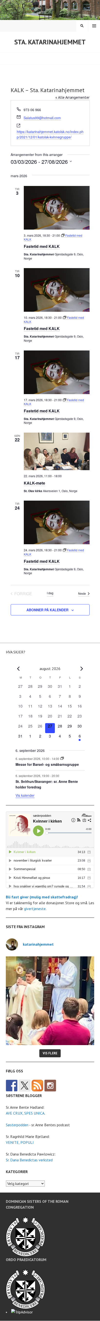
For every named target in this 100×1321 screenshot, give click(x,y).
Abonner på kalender (47, 609)
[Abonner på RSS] (37, 1085)
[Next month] (82, 668)
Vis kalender (25, 795)
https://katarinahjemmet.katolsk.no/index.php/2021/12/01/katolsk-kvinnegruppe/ (50, 134)
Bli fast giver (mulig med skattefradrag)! (42, 896)
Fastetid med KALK (42, 246)
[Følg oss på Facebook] (11, 1085)
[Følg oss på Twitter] (24, 1085)
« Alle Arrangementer (72, 97)
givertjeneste (35, 908)
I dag (50, 593)
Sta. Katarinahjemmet (50, 42)
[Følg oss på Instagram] (50, 1085)
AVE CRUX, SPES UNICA (25, 1113)
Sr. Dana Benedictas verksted (29, 1159)
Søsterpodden (17, 1124)
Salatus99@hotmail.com (42, 117)
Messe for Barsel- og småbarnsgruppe (47, 764)
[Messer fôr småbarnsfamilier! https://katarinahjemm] (50, 1000)
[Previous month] (18, 668)
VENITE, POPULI (20, 1142)
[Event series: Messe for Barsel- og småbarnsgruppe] (62, 758)
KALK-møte (34, 483)
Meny (94, 25)
